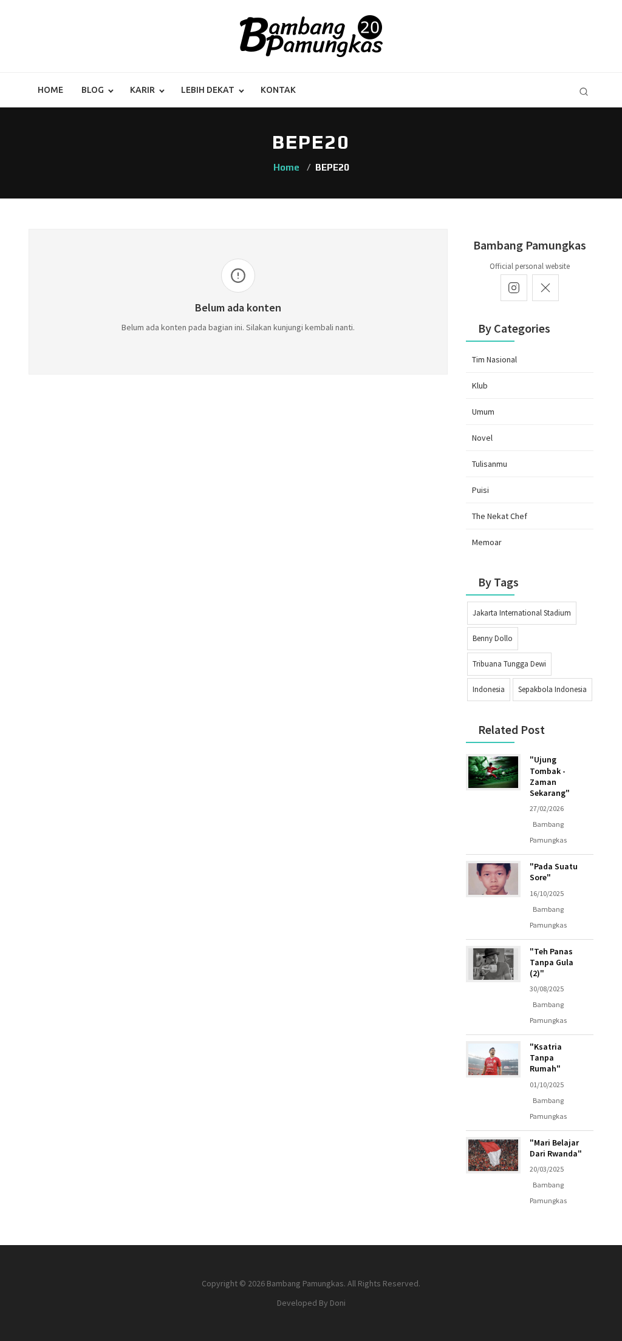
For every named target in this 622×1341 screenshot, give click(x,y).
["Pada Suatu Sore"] (493, 879)
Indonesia (489, 689)
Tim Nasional (494, 359)
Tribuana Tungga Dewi (509, 664)
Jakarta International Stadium (522, 613)
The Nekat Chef (499, 516)
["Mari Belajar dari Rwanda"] (493, 1155)
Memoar (487, 542)
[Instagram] (514, 287)
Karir (142, 90)
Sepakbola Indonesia (552, 689)
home (50, 90)
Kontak (278, 90)
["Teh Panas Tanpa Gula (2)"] (493, 964)
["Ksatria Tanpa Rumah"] (493, 1059)
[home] (311, 35)
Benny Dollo (493, 638)
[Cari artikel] (584, 92)
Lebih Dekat (207, 90)
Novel (482, 437)
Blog (92, 90)
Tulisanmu (489, 463)
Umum (483, 411)
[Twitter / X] (545, 287)
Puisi (480, 489)
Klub (480, 385)
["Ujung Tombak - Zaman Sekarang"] (493, 772)
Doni (338, 1302)
